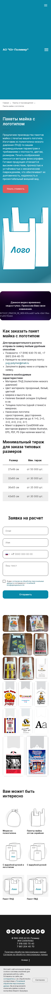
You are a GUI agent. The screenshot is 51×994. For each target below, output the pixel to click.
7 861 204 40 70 (25, 946)
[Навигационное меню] (46, 49)
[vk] (33, 931)
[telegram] (23, 931)
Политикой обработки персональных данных (14, 983)
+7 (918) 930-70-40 (30, 353)
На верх (24, 960)
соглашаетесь (9, 979)
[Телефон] (8, 931)
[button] (15, 189)
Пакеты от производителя (23, 103)
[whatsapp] (28, 931)
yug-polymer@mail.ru (17, 363)
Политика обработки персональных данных (25, 952)
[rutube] (43, 931)
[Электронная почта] (13, 931)
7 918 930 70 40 (25, 943)
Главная (6, 103)
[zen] (38, 931)
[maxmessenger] (18, 931)
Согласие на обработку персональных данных (25, 954)
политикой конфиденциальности (21, 584)
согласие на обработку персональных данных (25, 582)
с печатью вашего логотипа (26, 138)
